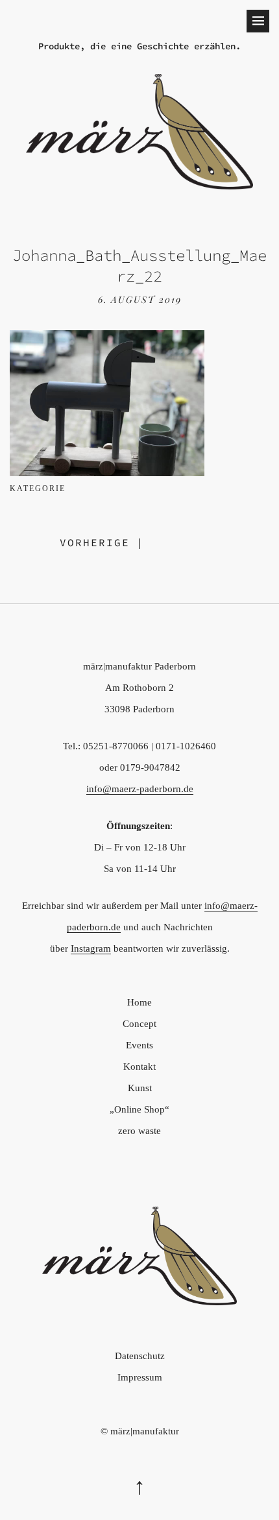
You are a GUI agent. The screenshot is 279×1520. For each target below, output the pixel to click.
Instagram (91, 948)
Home (139, 1002)
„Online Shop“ (139, 1109)
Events (139, 1045)
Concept (139, 1024)
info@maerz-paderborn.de (139, 789)
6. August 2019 (140, 299)
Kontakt (139, 1066)
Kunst (140, 1088)
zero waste (139, 1131)
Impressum (139, 1377)
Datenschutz (140, 1356)
